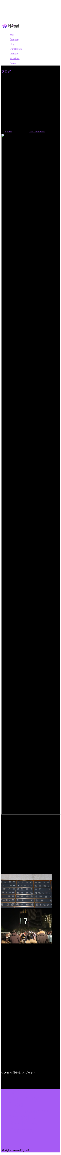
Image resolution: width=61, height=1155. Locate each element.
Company (23, 1098)
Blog (15, 1105)
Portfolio (21, 1117)
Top (14, 1092)
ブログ (6, 71)
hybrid (8, 131)
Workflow (23, 1124)
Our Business (29, 1111)
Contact (13, 63)
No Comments (37, 131)
